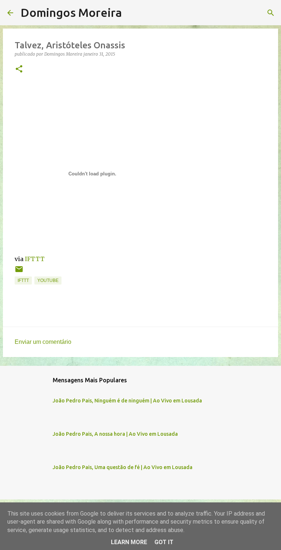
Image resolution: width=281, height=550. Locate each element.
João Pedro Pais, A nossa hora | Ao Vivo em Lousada (115, 434)
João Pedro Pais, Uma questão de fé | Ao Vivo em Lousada (122, 467)
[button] (19, 69)
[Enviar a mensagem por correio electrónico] (19, 272)
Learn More (129, 542)
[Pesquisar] (132, 13)
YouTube (48, 280)
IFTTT (35, 259)
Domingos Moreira (71, 12)
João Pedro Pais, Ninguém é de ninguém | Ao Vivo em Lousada (127, 401)
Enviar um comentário (43, 342)
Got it (163, 542)
